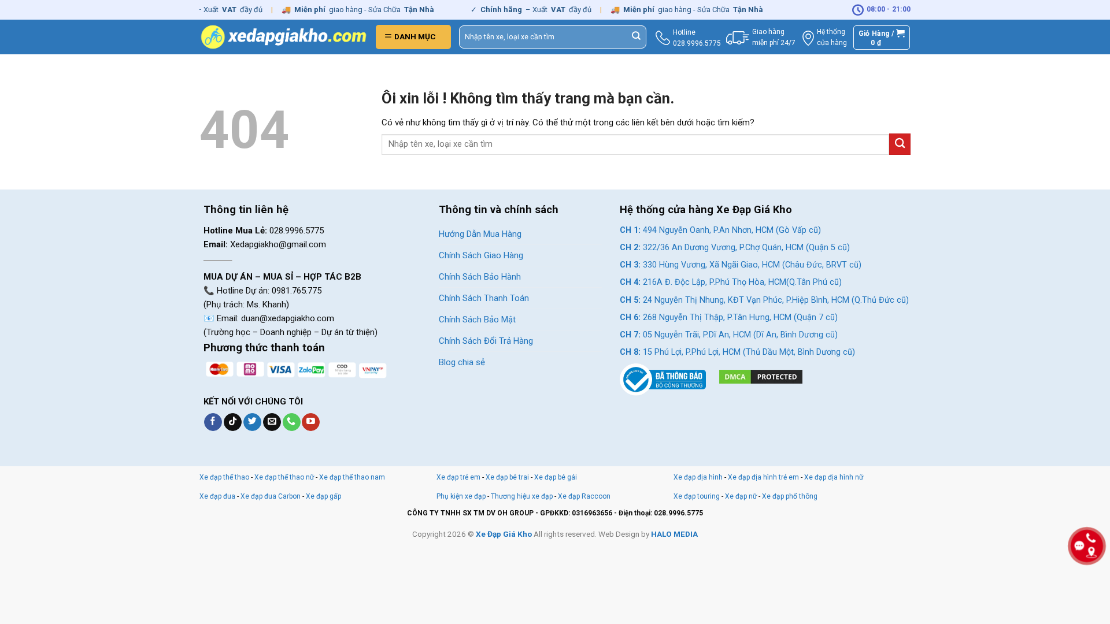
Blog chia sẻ (462, 362)
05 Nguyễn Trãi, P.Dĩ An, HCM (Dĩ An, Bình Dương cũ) (729, 335)
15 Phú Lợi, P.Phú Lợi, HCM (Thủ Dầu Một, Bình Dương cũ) (737, 352)
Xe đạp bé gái (555, 477)
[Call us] (292, 422)
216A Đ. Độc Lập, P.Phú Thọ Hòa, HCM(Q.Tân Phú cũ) (731, 282)
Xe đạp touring (697, 496)
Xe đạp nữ (741, 496)
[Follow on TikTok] (233, 422)
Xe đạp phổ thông (789, 496)
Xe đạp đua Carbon (270, 496)
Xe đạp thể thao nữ (285, 477)
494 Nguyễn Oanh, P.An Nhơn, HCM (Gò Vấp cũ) (720, 230)
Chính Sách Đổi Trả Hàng (486, 341)
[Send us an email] (272, 422)
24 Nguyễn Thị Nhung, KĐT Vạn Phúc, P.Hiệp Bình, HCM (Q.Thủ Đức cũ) (764, 300)
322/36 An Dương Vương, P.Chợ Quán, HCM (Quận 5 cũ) (735, 247)
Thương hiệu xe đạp (522, 496)
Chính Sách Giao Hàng (481, 255)
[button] (413, 37)
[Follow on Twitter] (252, 422)
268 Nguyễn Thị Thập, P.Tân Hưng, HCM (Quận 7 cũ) (729, 317)
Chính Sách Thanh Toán (484, 298)
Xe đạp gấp (323, 496)
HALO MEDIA (674, 533)
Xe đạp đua (217, 496)
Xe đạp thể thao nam (352, 477)
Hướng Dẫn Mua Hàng (480, 234)
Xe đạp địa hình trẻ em (763, 477)
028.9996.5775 (697, 43)
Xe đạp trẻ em (458, 477)
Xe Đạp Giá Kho (504, 533)
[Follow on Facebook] (213, 422)
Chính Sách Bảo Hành (480, 277)
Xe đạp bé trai (507, 477)
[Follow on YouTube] (311, 422)
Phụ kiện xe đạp (461, 496)
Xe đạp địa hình (699, 477)
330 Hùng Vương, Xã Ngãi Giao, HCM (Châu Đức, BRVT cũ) (740, 265)
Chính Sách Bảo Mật (477, 319)
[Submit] (636, 37)
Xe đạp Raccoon (584, 496)
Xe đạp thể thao (224, 477)
